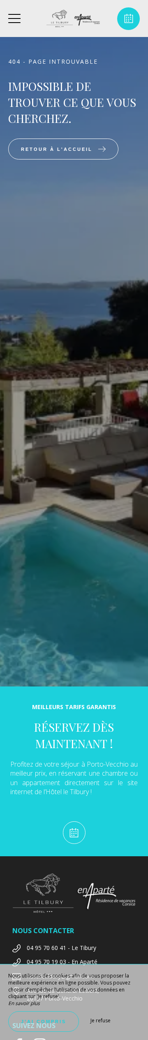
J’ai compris (43, 1021)
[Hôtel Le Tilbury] (73, 18)
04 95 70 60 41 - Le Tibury (61, 948)
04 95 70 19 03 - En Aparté (62, 962)
